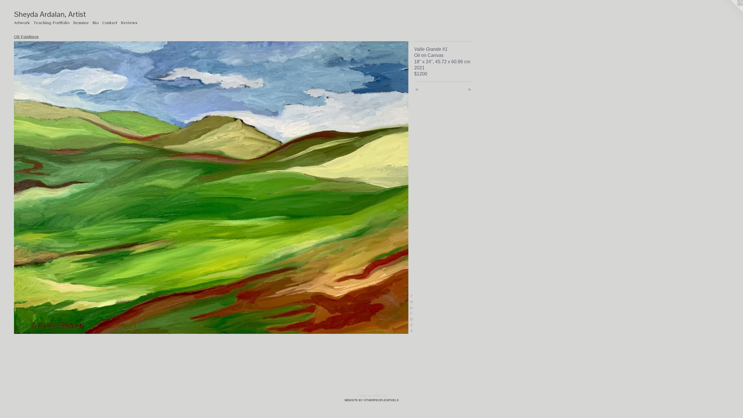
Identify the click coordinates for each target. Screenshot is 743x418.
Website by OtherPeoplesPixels (372, 400)
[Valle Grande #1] (211, 187)
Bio (95, 22)
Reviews (129, 22)
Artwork (22, 22)
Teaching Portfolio (51, 22)
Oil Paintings (26, 36)
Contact (109, 22)
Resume (81, 22)
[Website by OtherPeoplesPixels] (731, 11)
